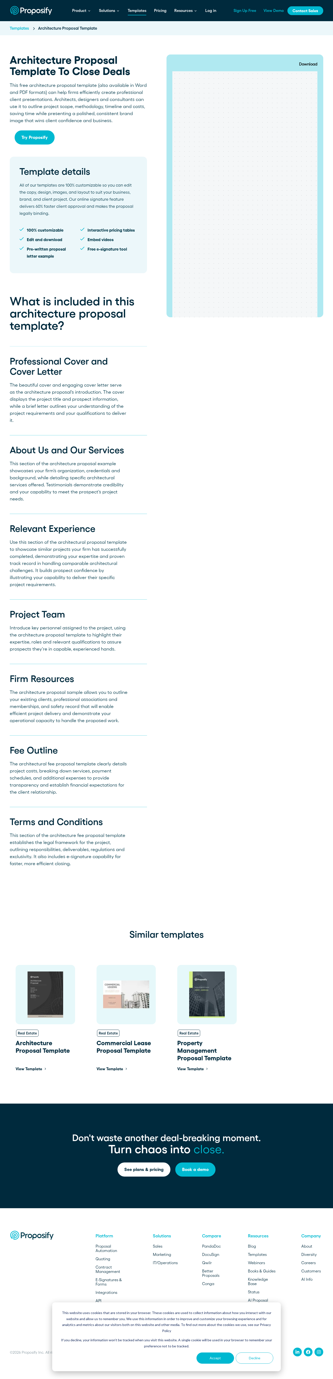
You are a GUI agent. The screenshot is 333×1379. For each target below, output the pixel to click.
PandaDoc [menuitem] (211, 1246)
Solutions (107, 10)
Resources (184, 10)
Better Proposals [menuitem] (210, 1273)
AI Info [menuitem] (307, 1279)
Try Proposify (34, 137)
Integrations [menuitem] (106, 1292)
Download (308, 64)
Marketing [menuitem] (162, 1254)
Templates (137, 10)
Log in (210, 10)
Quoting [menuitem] (103, 1259)
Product (79, 10)
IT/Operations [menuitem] (165, 1263)
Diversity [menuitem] (309, 1254)
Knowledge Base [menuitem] (258, 1281)
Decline (254, 1358)
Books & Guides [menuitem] (261, 1271)
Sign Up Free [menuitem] (245, 10)
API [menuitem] (98, 1300)
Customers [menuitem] (311, 1271)
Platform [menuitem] (104, 1236)
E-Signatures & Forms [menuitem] (109, 1282)
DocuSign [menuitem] (210, 1254)
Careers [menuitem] (308, 1263)
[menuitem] (297, 1352)
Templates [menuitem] (257, 1254)
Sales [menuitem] (157, 1246)
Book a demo (195, 1169)
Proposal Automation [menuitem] (106, 1248)
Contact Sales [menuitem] (305, 11)
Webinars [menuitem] (256, 1263)
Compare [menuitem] (211, 1236)
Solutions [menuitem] (162, 1236)
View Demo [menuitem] (274, 10)
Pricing (160, 10)
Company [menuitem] (311, 1236)
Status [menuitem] (253, 1292)
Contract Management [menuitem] (108, 1269)
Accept (215, 1358)
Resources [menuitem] (258, 1236)
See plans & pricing (144, 1169)
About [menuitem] (306, 1246)
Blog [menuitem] (252, 1246)
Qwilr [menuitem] (207, 1263)
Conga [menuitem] (208, 1283)
